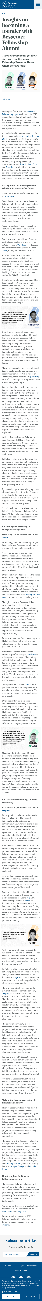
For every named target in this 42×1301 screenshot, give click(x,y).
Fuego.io (6, 810)
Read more (11, 1287)
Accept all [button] (11, 1296)
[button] (38, 5)
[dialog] (21, 1289)
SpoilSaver (10, 196)
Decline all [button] (30, 1296)
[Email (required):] (14, 1254)
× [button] (39, 1280)
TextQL (5, 537)
